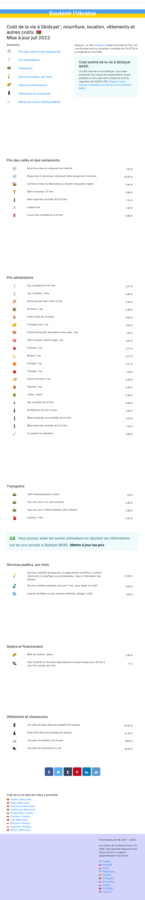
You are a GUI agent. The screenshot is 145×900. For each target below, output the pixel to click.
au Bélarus (99, 45)
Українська (108, 871)
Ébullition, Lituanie (20, 816)
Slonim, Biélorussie (20, 829)
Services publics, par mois (35, 76)
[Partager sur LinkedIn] (86, 771)
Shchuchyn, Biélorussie (22, 806)
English (106, 861)
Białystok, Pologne (20, 823)
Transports (25, 68)
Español (106, 874)
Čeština (106, 885)
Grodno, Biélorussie (20, 799)
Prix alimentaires (29, 60)
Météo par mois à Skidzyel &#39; (39, 102)
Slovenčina (108, 881)
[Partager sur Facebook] (49, 771)
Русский (107, 864)
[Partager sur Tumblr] (68, 771)
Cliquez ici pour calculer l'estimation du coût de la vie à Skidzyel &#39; (105, 85)
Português (108, 878)
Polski (105, 868)
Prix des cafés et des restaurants (39, 51)
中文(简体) (107, 888)
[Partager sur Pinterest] (77, 771)
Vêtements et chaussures (35, 93)
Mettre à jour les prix (87, 545)
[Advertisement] (72, 134)
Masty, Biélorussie (19, 802)
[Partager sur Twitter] (58, 771)
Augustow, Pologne (20, 826)
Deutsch (106, 891)
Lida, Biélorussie (19, 819)
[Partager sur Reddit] (96, 771)
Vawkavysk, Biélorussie (22, 809)
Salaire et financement (33, 85)
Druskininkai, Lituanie (21, 813)
